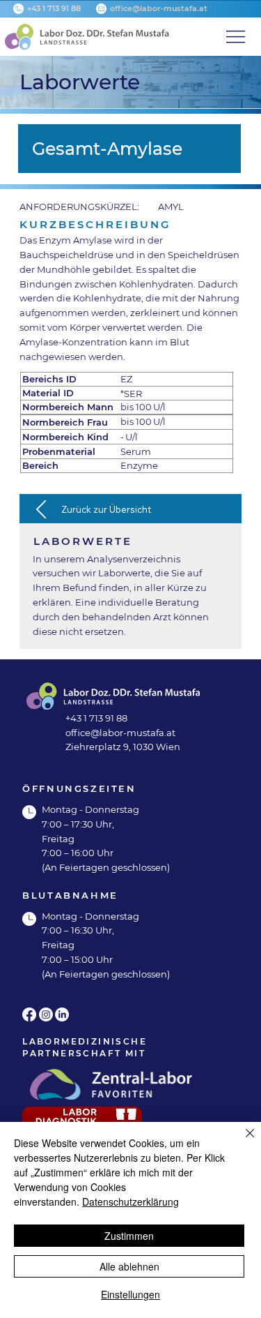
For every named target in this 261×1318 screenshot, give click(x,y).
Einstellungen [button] (130, 1294)
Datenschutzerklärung (130, 1201)
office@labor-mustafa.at (158, 8)
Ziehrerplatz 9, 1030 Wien (122, 746)
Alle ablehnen (129, 1266)
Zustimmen (129, 1236)
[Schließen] (241, 1141)
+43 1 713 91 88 (54, 8)
